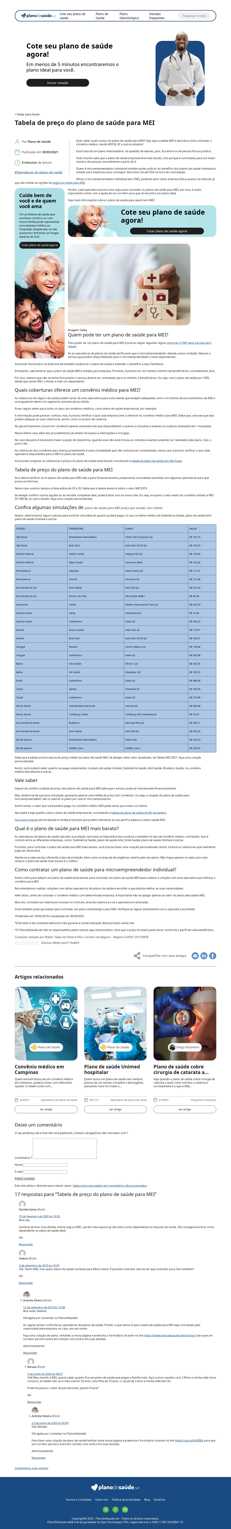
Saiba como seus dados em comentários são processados (110, 1185)
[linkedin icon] (203, 956)
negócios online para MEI (68, 183)
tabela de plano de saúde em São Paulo (157, 461)
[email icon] (195, 956)
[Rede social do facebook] (115, 1510)
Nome (18, 1165)
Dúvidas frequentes (157, 16)
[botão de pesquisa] (206, 15)
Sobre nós (101, 1499)
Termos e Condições (78, 1499)
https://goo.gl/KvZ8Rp (189, 1440)
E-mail (18, 1171)
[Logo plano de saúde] (115, 1491)
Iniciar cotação (57, 83)
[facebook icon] (212, 956)
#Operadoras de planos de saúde (38, 172)
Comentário (23, 1158)
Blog (147, 1499)
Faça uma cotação (26, 820)
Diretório (159, 1499)
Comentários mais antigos (31, 1468)
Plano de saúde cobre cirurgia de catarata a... (181, 1069)
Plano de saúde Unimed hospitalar (112, 1069)
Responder (26, 1244)
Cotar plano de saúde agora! (39, 245)
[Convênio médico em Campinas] (46, 1020)
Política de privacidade (126, 1499)
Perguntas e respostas (203, 1100)
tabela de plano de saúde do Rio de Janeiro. (139, 813)
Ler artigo (46, 1109)
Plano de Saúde (102, 16)
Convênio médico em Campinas (39, 1069)
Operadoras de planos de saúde (59, 1100)
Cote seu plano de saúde (72, 16)
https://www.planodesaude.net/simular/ (170, 1335)
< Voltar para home (27, 114)
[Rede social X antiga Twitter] (106, 1510)
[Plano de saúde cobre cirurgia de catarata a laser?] (185, 1020)
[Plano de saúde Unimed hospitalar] (115, 1020)
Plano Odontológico (129, 16)
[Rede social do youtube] (125, 1510)
